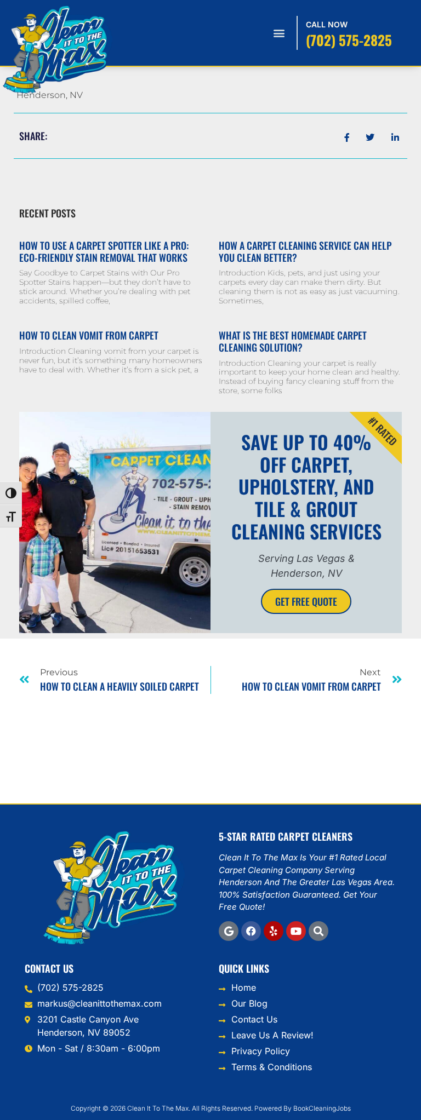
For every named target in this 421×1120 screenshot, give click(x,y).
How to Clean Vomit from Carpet (88, 335)
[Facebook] (251, 931)
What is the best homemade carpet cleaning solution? (293, 341)
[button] (279, 33)
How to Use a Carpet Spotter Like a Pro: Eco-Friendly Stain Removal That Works (104, 251)
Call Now (327, 24)
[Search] (318, 931)
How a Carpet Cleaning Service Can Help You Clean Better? (305, 251)
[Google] (228, 931)
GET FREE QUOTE (306, 601)
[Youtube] (296, 931)
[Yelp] (273, 931)
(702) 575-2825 (349, 40)
